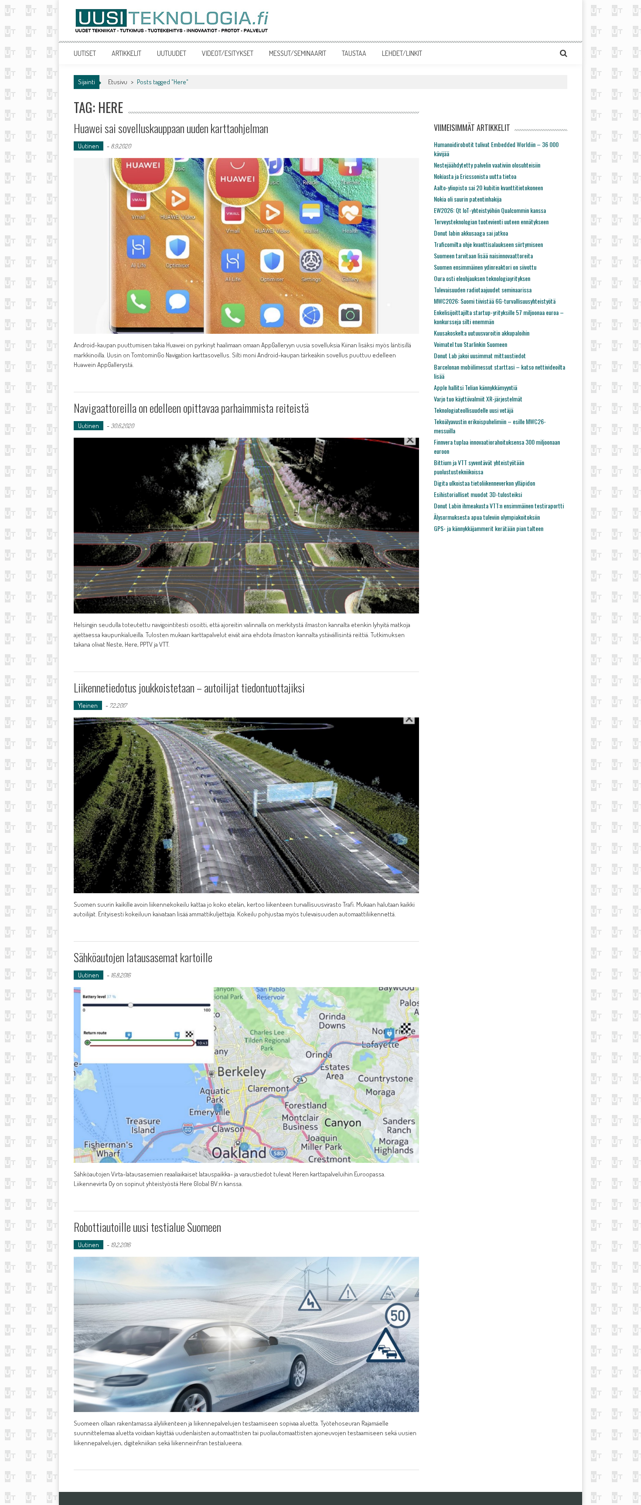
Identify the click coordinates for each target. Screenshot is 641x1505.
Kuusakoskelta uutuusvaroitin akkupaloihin (481, 332)
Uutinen (88, 146)
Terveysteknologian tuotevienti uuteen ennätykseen (491, 221)
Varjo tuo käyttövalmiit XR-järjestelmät (478, 398)
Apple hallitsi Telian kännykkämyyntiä (475, 387)
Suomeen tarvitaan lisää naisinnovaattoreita (483, 255)
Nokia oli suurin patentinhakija (467, 198)
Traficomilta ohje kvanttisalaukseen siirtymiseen (488, 244)
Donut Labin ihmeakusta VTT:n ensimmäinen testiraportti (499, 505)
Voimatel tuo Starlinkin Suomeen (470, 344)
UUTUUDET (171, 53)
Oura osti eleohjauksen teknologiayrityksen (482, 278)
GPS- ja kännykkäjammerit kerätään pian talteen (488, 528)
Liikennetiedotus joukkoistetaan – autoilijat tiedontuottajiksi (189, 687)
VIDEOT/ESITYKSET (227, 53)
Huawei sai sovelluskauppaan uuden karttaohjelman (171, 128)
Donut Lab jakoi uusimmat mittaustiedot (480, 355)
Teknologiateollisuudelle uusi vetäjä (473, 410)
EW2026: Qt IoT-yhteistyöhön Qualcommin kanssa (490, 210)
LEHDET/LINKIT (402, 53)
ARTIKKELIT (126, 53)
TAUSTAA (354, 53)
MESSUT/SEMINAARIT (297, 53)
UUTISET (85, 53)
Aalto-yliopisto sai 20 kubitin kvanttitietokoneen (488, 187)
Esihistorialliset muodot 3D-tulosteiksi (478, 494)
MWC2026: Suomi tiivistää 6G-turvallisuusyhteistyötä (495, 300)
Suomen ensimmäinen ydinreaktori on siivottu (485, 266)
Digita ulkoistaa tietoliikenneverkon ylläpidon (484, 482)
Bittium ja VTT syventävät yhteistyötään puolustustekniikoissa (479, 467)
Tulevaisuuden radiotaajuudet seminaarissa (483, 289)
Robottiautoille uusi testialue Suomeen (147, 1226)
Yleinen (88, 705)
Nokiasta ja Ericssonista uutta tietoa (475, 176)
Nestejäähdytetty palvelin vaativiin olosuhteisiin (487, 164)
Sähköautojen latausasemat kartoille (143, 957)
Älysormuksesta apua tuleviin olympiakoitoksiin (487, 516)
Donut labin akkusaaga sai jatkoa (471, 232)
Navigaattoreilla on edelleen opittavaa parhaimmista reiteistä (191, 407)
